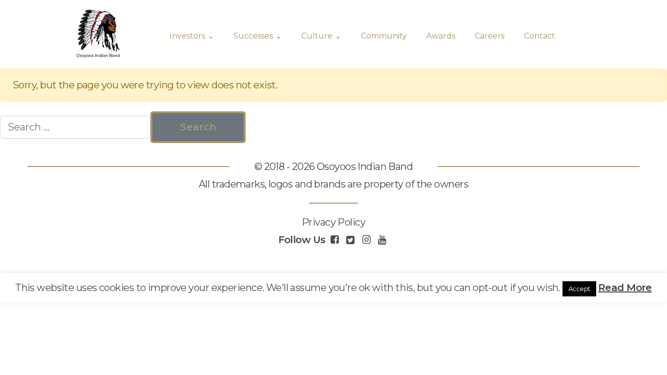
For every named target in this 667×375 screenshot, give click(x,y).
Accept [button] (579, 288)
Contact (539, 36)
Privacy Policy (333, 222)
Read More (625, 287)
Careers (489, 36)
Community (384, 36)
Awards (440, 36)
